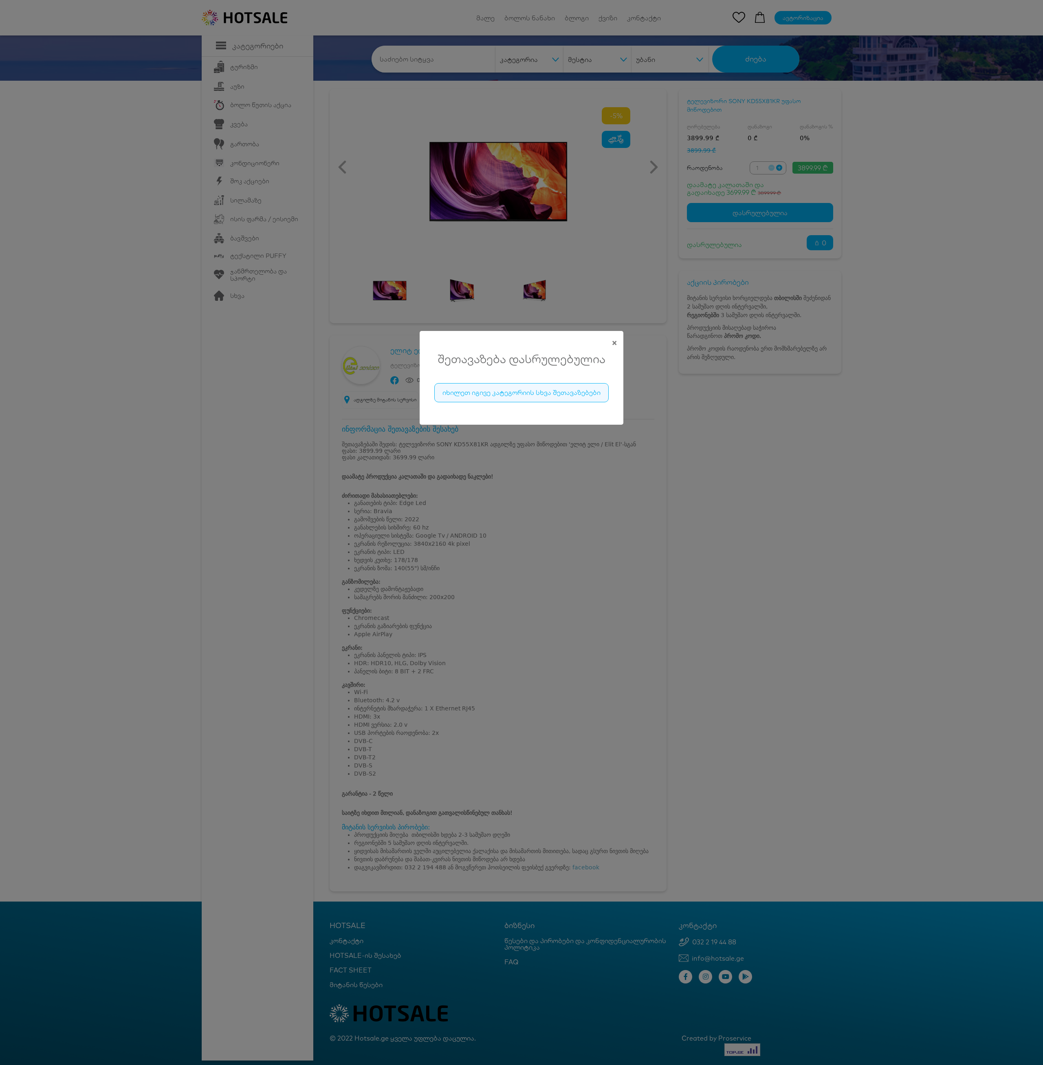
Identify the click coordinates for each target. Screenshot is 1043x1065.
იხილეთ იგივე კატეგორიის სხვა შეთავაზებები (521, 392)
